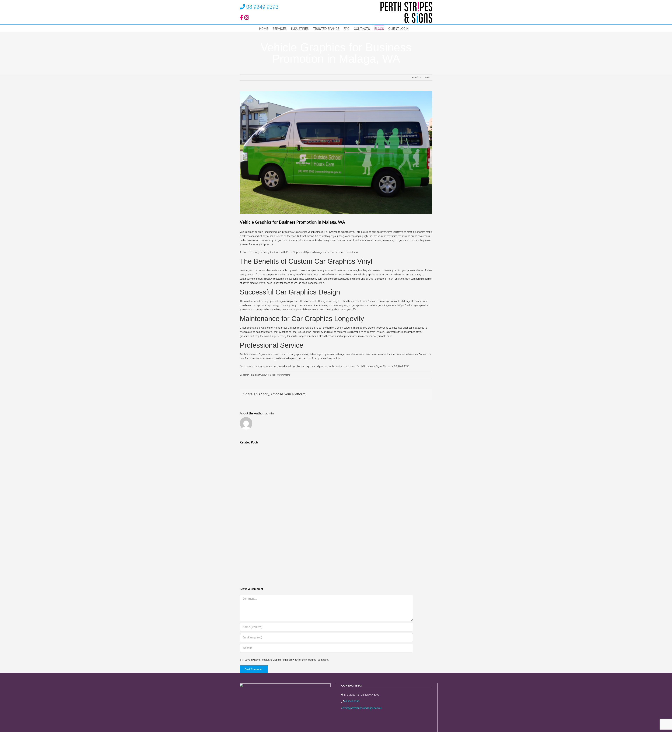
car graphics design (273, 301)
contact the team (344, 366)
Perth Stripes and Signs (252, 354)
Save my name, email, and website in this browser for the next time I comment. (287, 659)
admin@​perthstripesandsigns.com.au (361, 708)
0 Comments (283, 375)
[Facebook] (384, 717)
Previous (417, 77)
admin (246, 375)
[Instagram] (389, 717)
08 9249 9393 (262, 7)
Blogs (272, 375)
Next (427, 77)
